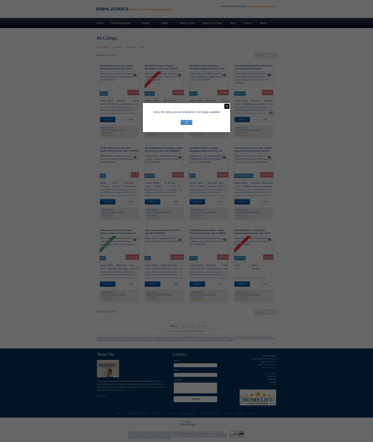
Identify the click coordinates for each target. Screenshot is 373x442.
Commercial (117, 47)
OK (186, 122)
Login (267, 6)
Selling (164, 23)
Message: (178, 379)
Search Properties (120, 23)
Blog (232, 23)
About (263, 23)
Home (99, 23)
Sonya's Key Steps (212, 23)
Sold (142, 47)
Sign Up (274, 6)
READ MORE (101, 396)
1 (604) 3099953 (107, 133)
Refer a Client (187, 23)
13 (203, 325)
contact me (118, 390)
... (196, 325)
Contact (247, 23)
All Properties (103, 47)
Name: (177, 360)
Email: (176, 370)
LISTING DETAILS (107, 119)
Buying (145, 23)
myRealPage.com (186, 425)
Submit (195, 399)
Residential (131, 47)
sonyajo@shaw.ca (255, 6)
